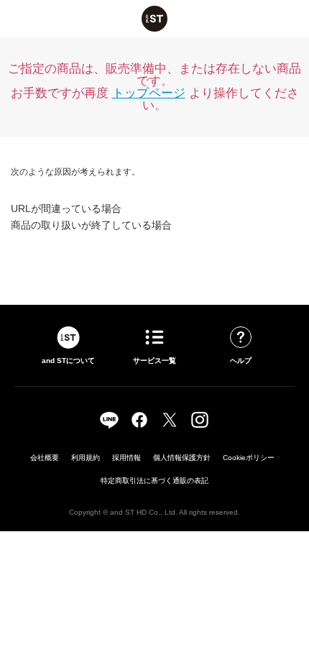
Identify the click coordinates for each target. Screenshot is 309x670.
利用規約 (85, 458)
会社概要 (44, 458)
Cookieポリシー (249, 458)
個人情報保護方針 (182, 458)
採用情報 (126, 458)
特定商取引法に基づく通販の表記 (154, 481)
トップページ (148, 93)
